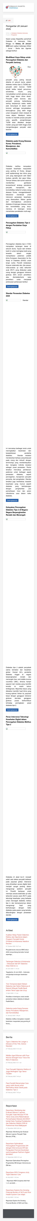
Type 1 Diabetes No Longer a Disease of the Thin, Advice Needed (17, 1044)
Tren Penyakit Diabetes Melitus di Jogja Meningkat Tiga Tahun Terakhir (18, 1071)
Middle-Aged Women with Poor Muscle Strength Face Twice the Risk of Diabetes (18, 1058)
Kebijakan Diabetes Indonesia (20, 33)
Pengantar (14, 35)
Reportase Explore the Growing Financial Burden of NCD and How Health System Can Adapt (18, 1192)
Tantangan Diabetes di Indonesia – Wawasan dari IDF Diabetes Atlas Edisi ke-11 (18, 964)
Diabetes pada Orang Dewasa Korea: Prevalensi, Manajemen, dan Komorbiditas (17, 1010)
